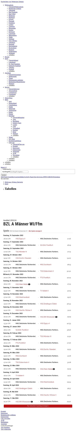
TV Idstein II (44, 291)
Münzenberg (13, 35)
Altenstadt (12, 10)
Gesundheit (16, 128)
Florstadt (11, 21)
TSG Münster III (21, 252)
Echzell (11, 19)
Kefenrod (12, 32)
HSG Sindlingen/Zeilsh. (48, 304)
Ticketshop (56, 177)
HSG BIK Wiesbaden (47, 317)
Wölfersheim (13, 51)
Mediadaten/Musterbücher (17, 82)
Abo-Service (37, 177)
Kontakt (15, 146)
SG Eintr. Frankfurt (46, 245)
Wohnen (15, 134)
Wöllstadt (12, 53)
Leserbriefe (12, 94)
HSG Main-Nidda (22, 284)
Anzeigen (4, 424)
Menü (2, 167)
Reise (14, 132)
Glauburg (12, 26)
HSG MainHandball (22, 297)
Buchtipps (16, 121)
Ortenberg (12, 42)
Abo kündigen (5, 427)
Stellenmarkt (13, 76)
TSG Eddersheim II (47, 271)
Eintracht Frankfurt (15, 66)
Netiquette (16, 151)
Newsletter (16, 155)
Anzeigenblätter (19, 177)
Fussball (11, 69)
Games (15, 125)
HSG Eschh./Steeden (23, 258)
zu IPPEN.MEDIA (47, 177)
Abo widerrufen (6, 429)
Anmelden (11, 177)
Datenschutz (16, 150)
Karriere (15, 130)
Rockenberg (12, 48)
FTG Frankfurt (45, 278)
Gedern (11, 25)
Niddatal (11, 39)
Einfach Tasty (17, 123)
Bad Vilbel (12, 14)
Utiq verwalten (5, 418)
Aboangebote (13, 91)
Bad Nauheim (13, 12)
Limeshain (12, 33)
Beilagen (11, 83)
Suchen (4, 175)
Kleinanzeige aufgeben (16, 80)
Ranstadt (11, 44)
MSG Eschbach (45, 265)
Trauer (11, 78)
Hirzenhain (12, 28)
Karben (11, 30)
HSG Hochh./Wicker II (24, 310)
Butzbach (12, 17)
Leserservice (13, 92)
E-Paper (30, 177)
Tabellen (11, 67)
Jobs (2, 177)
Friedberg (12, 23)
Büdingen (12, 16)
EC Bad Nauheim (14, 64)
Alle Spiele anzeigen (35, 231)
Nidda (11, 37)
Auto (14, 119)
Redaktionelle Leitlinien (8, 415)
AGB (14, 153)
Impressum (16, 148)
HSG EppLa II (20, 239)
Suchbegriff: (6, 172)
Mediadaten (4, 422)
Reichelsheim (13, 46)
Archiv (26, 177)
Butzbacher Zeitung (15, 8)
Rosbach (11, 50)
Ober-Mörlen (13, 41)
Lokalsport (12, 62)
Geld (14, 126)
